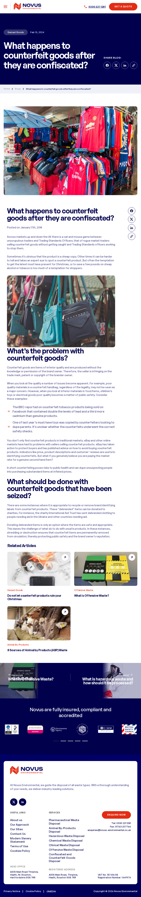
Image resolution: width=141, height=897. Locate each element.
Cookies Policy (20, 851)
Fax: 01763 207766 (120, 826)
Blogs (18, 89)
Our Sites (16, 829)
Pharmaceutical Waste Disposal (64, 821)
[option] (12, 729)
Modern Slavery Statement (20, 840)
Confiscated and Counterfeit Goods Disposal (62, 858)
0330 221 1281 (97, 6)
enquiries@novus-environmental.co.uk (109, 830)
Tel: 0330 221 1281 (121, 823)
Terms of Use (19, 846)
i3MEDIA (51, 891)
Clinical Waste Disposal (64, 845)
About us (16, 820)
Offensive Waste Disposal (66, 849)
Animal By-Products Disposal (62, 829)
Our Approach (19, 824)
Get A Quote (123, 6)
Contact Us (18, 834)
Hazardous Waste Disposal (66, 836)
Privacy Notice (12, 891)
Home (7, 89)
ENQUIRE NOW (116, 814)
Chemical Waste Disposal (66, 840)
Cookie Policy (33, 891)
